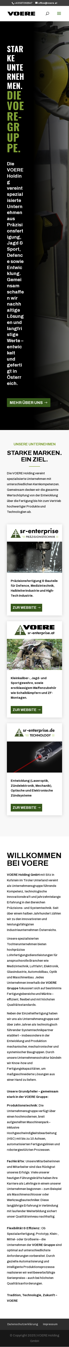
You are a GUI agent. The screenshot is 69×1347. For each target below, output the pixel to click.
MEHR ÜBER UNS (26, 402)
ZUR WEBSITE (24, 608)
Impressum (50, 1324)
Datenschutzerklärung (22, 1324)
